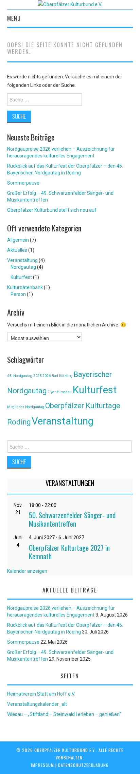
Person (18, 294)
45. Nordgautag (19, 376)
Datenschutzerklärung (83, 765)
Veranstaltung (22, 260)
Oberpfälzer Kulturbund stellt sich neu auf (52, 210)
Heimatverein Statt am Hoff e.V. (41, 694)
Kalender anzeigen (27, 571)
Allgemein (18, 240)
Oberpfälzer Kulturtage (82, 405)
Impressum (42, 765)
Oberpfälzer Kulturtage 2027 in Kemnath (69, 551)
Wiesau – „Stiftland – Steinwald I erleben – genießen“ (64, 714)
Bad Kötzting (62, 376)
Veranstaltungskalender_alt (37, 704)
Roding (19, 422)
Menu (14, 18)
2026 (46, 376)
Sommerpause (23, 183)
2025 (37, 376)
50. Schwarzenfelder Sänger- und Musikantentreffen (72, 519)
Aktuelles (17, 250)
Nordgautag (23, 267)
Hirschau (64, 392)
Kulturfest (21, 277)
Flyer (52, 392)
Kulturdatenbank (25, 287)
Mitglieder (15, 407)
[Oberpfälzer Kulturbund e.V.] (70, 4)
